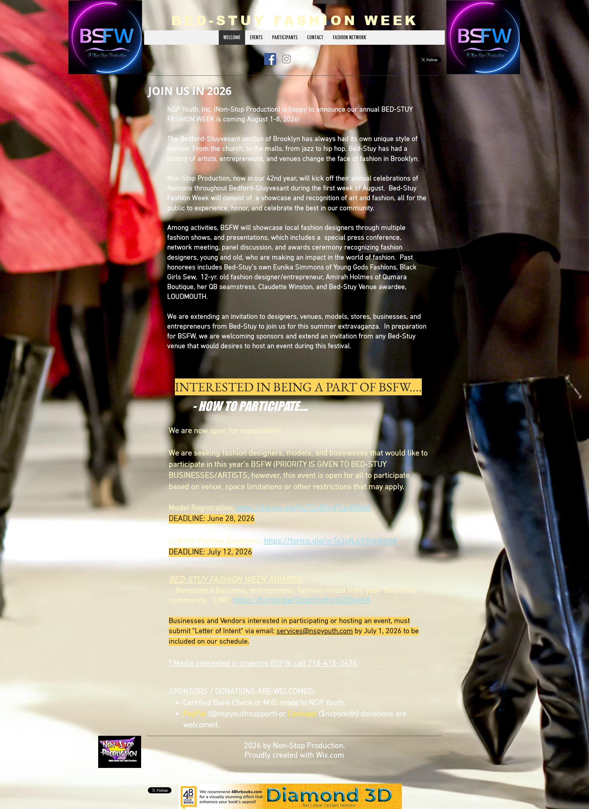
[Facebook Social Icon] (270, 59)
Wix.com (330, 755)
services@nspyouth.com (314, 631)
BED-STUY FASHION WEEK (294, 20)
